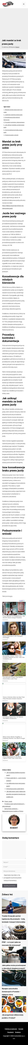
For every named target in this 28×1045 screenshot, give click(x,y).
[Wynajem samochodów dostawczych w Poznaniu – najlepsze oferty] (14, 978)
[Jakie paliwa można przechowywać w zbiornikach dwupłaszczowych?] (14, 955)
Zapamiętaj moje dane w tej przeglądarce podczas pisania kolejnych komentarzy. (12, 877)
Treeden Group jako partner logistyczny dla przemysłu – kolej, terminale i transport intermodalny (13, 919)
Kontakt (21, 1029)
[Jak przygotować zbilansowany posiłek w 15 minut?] (14, 1004)
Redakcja (18, 1032)
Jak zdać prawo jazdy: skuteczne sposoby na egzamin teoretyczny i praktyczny (15, 794)
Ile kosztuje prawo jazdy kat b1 (15, 789)
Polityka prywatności (11, 1029)
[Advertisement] (14, 24)
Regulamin (10, 1032)
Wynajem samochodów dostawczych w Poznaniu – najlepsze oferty (11, 992)
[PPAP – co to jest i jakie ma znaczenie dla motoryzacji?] (14, 932)
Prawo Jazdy (8, 801)
